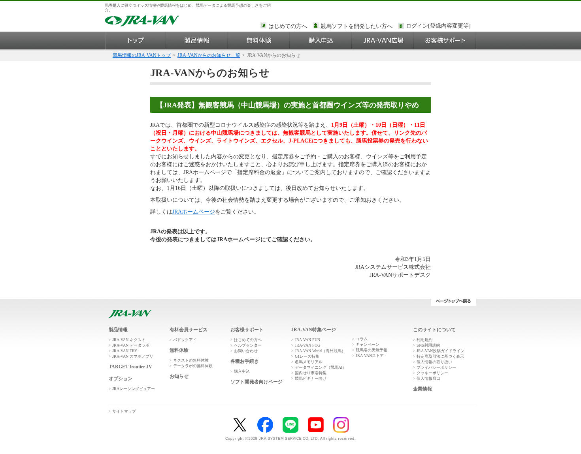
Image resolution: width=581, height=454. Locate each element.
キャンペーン (367, 344)
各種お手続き (244, 361)
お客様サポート (445, 40)
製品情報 (197, 40)
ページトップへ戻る (453, 302)
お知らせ (179, 376)
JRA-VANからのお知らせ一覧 (208, 55)
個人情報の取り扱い (434, 362)
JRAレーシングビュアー (133, 388)
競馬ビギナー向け (310, 378)
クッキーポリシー (432, 373)
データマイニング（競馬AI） (320, 367)
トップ (135, 40)
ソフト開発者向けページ (256, 382)
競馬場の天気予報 (371, 350)
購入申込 (321, 40)
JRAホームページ (193, 212)
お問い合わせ (246, 351)
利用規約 (424, 340)
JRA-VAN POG (307, 345)
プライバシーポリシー (436, 367)
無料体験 (259, 40)
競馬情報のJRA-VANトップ (142, 55)
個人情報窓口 (428, 378)
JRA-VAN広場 (383, 40)
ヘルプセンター (248, 345)
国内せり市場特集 (310, 373)
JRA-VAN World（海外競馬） (320, 351)
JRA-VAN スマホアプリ (132, 356)
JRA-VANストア (370, 355)
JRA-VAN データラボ (130, 345)
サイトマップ (124, 411)
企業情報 (422, 389)
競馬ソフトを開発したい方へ (356, 26)
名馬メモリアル (309, 362)
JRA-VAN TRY (124, 351)
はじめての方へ (287, 26)
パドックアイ (185, 340)
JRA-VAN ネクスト (128, 340)
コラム (362, 339)
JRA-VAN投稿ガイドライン (440, 351)
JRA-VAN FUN (307, 340)
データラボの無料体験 (193, 366)
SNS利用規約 (428, 345)
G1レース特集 (307, 356)
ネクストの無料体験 (191, 360)
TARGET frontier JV (130, 367)
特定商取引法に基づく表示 (440, 356)
